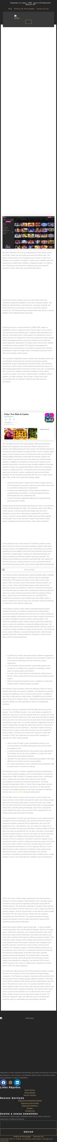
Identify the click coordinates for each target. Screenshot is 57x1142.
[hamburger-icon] (28, 22)
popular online (18, 792)
